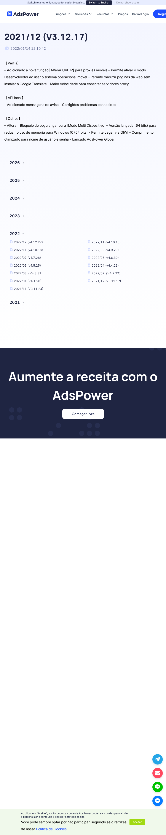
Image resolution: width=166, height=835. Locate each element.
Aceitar (137, 822)
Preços (123, 7)
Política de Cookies (51, 829)
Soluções (81, 7)
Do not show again (127, 2)
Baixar (136, 7)
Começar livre (83, 414)
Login (145, 14)
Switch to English (99, 2)
